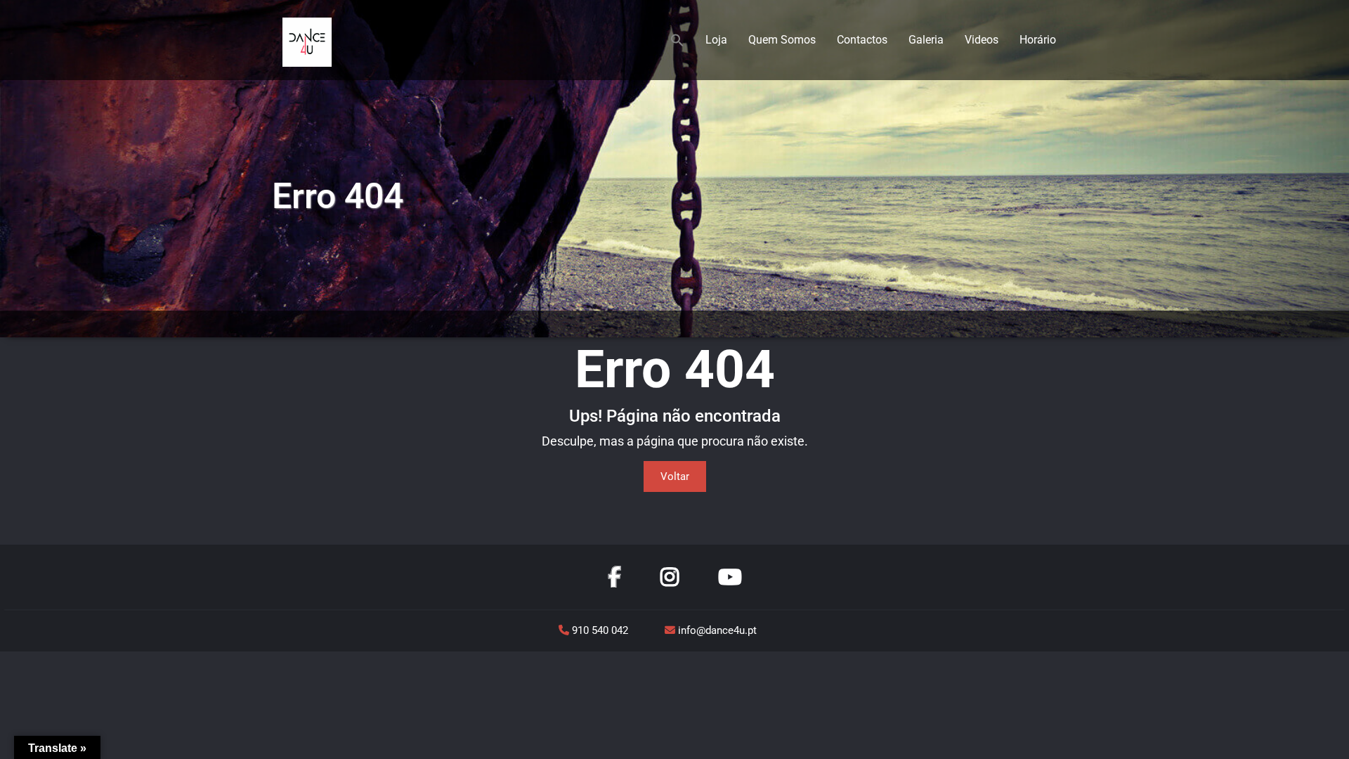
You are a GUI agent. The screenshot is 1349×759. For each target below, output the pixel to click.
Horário (1037, 39)
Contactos (862, 39)
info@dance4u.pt (716, 630)
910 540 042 (600, 630)
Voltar (674, 476)
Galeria (926, 39)
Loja (716, 39)
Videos (981, 39)
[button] (677, 40)
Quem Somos (782, 39)
